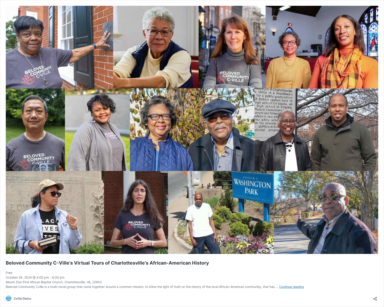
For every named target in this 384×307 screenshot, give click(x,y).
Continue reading (291, 287)
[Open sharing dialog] (375, 297)
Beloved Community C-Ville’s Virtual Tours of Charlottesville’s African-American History (107, 263)
